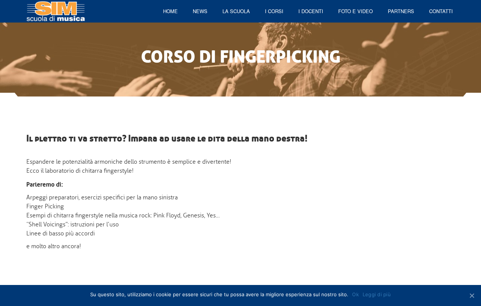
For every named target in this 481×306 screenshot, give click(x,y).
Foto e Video (355, 11)
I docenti (310, 11)
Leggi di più (377, 294)
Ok (355, 294)
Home (170, 11)
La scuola (236, 11)
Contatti (441, 11)
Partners (401, 11)
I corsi (274, 11)
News (200, 11)
